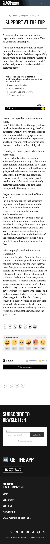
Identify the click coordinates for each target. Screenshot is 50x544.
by (18, 16)
